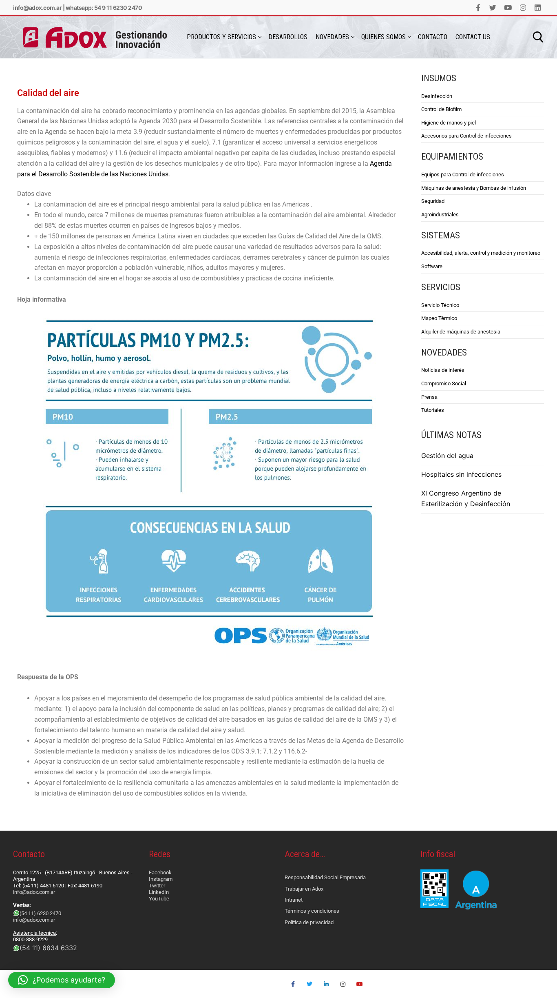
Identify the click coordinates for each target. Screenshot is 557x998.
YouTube (159, 899)
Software (431, 266)
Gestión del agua (447, 455)
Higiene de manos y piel (448, 123)
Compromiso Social (443, 383)
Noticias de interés (442, 370)
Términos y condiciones (312, 911)
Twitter (157, 885)
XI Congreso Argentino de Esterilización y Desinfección (465, 498)
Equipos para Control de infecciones (462, 174)
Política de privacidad (309, 922)
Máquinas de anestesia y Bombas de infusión (473, 188)
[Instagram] (523, 7)
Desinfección (436, 96)
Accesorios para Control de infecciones (466, 136)
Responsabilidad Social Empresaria (325, 877)
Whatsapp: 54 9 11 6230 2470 (104, 7)
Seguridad (432, 201)
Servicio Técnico (440, 305)
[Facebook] (478, 7)
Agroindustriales (440, 214)
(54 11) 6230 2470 (40, 913)
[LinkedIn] (537, 7)
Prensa (429, 397)
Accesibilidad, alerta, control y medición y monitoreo (480, 253)
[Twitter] (493, 7)
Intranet (294, 900)
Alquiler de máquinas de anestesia (460, 332)
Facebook (160, 872)
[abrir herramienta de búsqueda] (538, 37)
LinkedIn (159, 892)
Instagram (160, 879)
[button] (61, 980)
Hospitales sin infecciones (461, 474)
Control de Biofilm (441, 109)
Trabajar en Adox (304, 889)
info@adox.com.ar (37, 7)
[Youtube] (508, 7)
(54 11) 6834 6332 (48, 948)
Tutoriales (432, 410)
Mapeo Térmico (439, 318)
